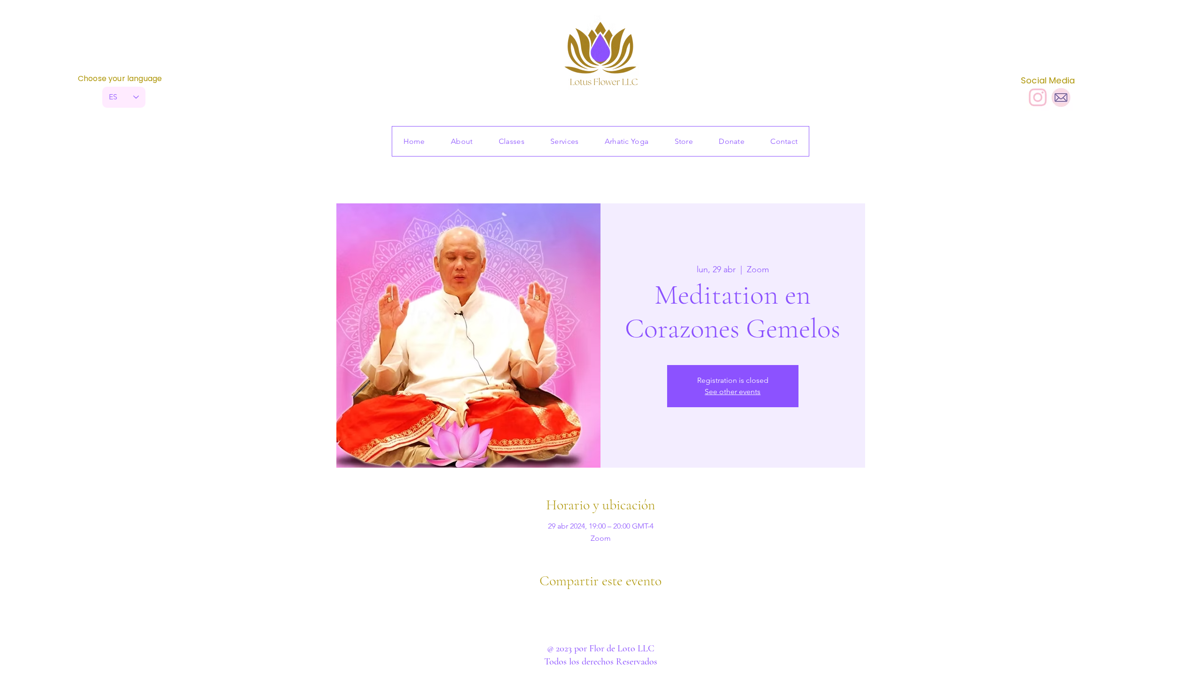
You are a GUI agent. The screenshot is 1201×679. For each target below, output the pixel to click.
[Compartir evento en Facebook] (577, 606)
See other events (732, 391)
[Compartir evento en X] (600, 606)
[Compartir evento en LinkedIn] (623, 606)
